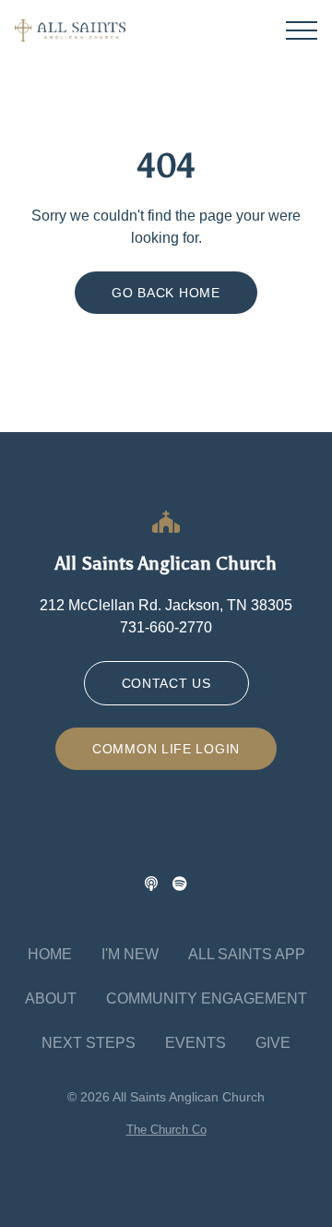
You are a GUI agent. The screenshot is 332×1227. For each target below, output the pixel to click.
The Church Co (166, 1130)
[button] (301, 30)
